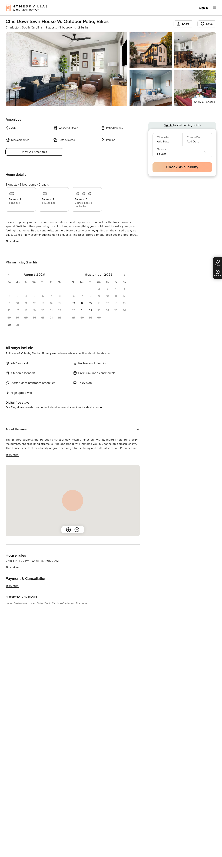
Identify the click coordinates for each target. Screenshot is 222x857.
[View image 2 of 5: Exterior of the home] (151, 50)
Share (186, 24)
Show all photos (204, 102)
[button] (9, 324)
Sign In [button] (203, 8)
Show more (12, 241)
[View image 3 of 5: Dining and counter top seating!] (195, 50)
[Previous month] (9, 274)
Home (9, 603)
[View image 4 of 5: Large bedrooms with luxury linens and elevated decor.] (151, 88)
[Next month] (124, 274)
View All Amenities (34, 152)
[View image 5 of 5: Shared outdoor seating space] (195, 88)
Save (209, 24)
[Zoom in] (68, 530)
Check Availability (182, 167)
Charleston (68, 603)
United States (36, 603)
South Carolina (53, 603)
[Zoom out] (77, 530)
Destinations (20, 603)
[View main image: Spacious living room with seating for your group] (66, 69)
